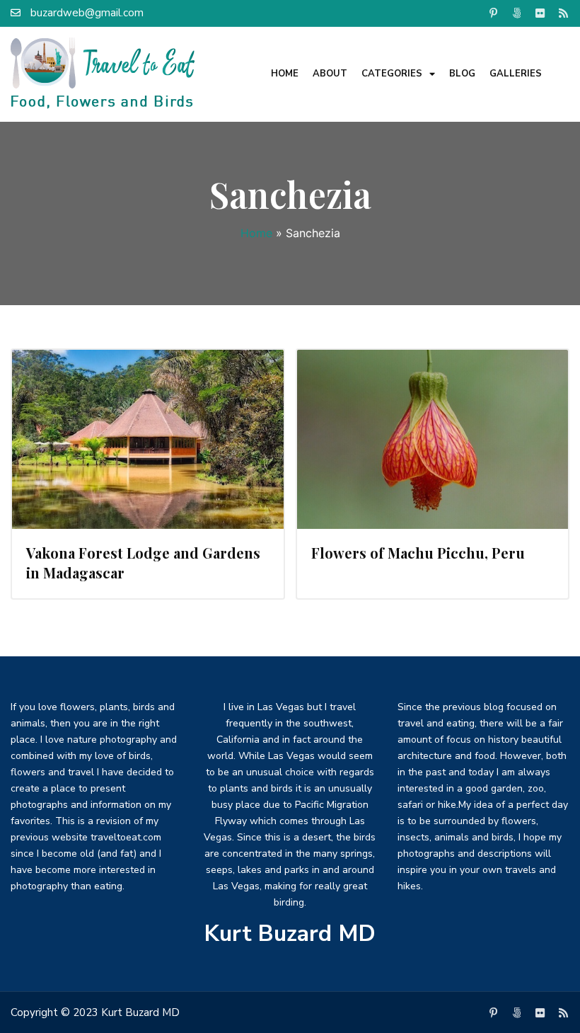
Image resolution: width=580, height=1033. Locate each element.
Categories (391, 73)
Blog (462, 73)
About (330, 73)
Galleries (515, 73)
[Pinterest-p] (493, 12)
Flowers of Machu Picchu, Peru (418, 552)
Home (284, 73)
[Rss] (563, 12)
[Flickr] (539, 12)
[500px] (516, 12)
